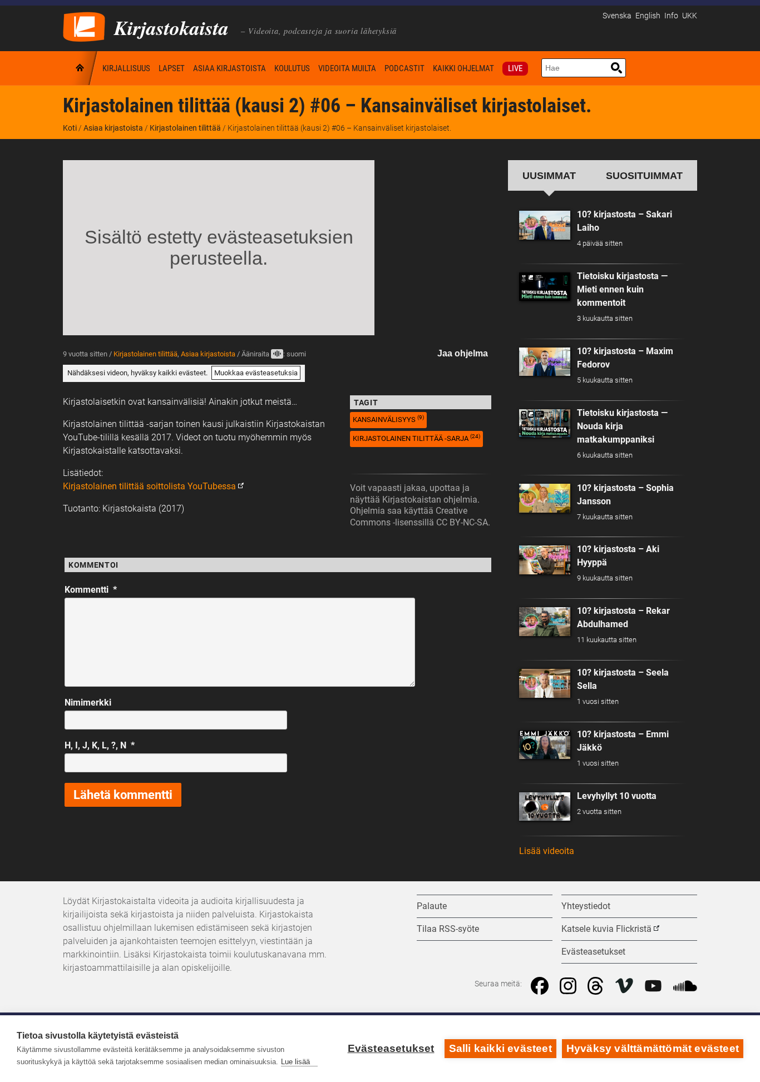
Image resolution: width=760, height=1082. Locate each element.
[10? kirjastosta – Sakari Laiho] (544, 225)
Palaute (432, 906)
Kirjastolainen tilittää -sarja (416, 438)
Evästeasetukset (391, 1048)
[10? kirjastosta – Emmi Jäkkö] (544, 745)
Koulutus (292, 68)
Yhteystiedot (585, 906)
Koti (80, 68)
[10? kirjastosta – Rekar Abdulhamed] (544, 621)
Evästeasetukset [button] (593, 951)
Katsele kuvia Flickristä (606, 929)
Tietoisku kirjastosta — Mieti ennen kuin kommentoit (622, 289)
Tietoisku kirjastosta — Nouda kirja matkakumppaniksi (622, 426)
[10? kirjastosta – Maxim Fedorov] (544, 362)
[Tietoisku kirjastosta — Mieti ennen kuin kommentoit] (544, 286)
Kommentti (91, 589)
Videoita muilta (347, 68)
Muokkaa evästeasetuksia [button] (256, 373)
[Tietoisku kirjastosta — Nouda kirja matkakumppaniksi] (544, 423)
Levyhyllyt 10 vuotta (617, 796)
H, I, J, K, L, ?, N (100, 745)
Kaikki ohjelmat (463, 68)
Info (671, 16)
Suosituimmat (644, 175)
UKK (689, 16)
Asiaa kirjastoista (229, 68)
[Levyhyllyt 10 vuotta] (544, 806)
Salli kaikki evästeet (500, 1048)
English (647, 16)
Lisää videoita (546, 851)
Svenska (617, 16)
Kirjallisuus (126, 68)
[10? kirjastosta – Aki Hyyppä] (544, 559)
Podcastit (404, 68)
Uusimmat (549, 175)
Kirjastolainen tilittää (185, 127)
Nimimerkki (88, 702)
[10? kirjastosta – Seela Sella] (544, 683)
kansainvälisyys (388, 419)
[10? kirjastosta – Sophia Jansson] (544, 498)
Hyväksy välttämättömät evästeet (652, 1048)
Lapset (172, 68)
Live (515, 68)
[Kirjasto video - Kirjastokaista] (84, 26)
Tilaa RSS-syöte (448, 929)
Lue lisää (295, 1062)
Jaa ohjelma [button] (462, 353)
